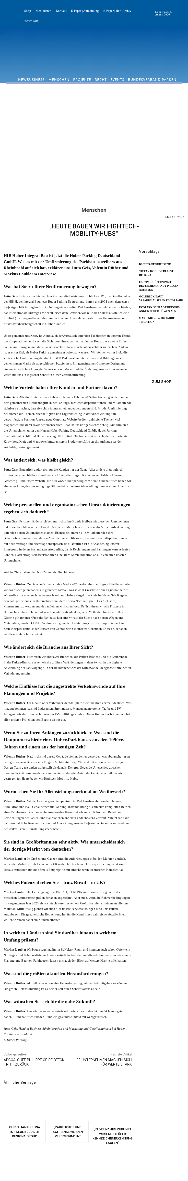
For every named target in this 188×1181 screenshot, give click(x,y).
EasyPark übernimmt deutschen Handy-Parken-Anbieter (159, 286)
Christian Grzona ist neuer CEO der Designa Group (24, 1131)
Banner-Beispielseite (155, 264)
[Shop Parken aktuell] (161, 381)
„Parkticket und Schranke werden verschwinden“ (68, 1131)
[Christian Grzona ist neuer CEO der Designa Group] (25, 1107)
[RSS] (184, 13)
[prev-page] (142, 329)
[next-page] (150, 329)
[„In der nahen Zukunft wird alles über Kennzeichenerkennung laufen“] (112, 1109)
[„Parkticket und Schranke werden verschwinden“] (68, 1107)
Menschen (94, 210)
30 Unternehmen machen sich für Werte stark (104, 1062)
